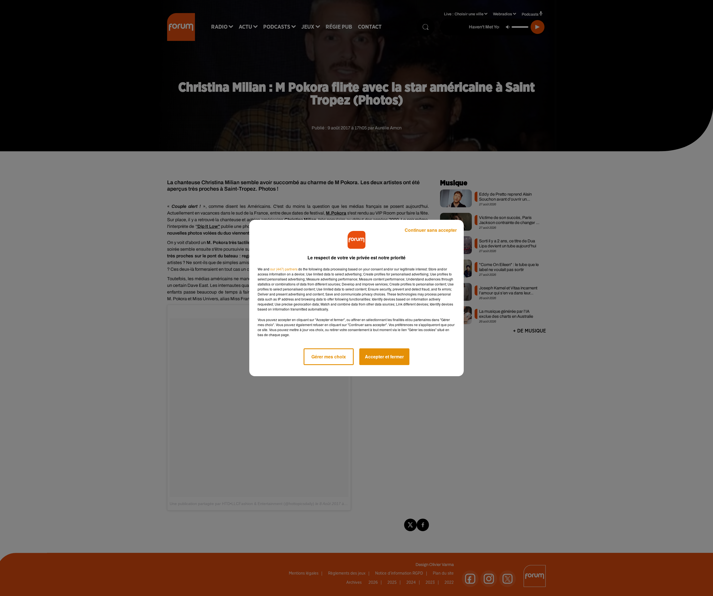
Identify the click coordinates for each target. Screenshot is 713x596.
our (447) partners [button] (283, 269)
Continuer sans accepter (431, 230)
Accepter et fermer (384, 356)
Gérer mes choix (328, 356)
